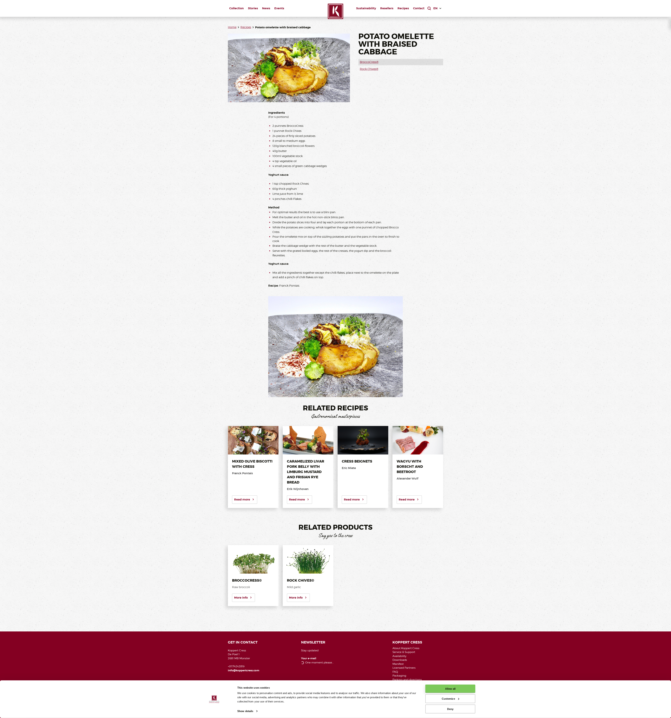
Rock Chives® (369, 69)
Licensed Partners (404, 667)
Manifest (398, 664)
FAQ (395, 671)
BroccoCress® (369, 62)
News (266, 8)
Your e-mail (308, 658)
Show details (245, 711)
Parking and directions (407, 679)
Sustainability (366, 8)
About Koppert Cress (405, 648)
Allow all (450, 688)
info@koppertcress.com (243, 670)
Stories (253, 8)
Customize (448, 698)
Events (279, 8)
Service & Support (403, 652)
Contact (418, 8)
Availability (399, 656)
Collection (236, 8)
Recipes (403, 8)
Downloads (399, 660)
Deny (450, 708)
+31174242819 (236, 666)
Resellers (386, 8)
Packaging (399, 675)
